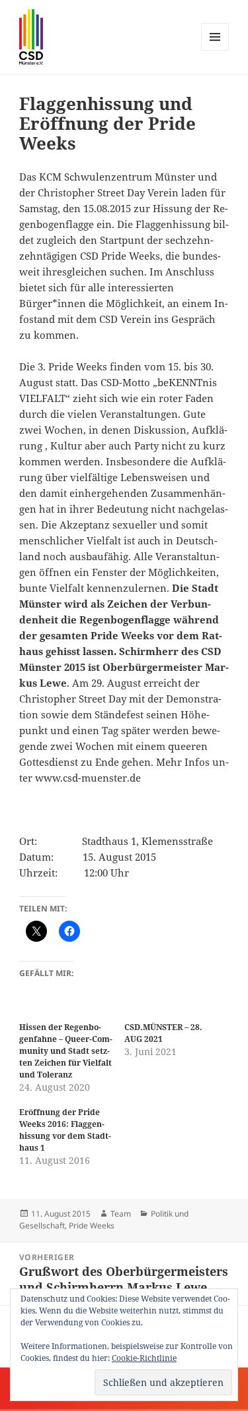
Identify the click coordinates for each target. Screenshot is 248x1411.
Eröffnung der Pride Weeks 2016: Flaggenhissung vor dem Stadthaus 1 (65, 1130)
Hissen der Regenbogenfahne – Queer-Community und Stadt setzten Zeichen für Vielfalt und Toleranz (65, 1051)
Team (120, 1213)
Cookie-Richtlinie (144, 1358)
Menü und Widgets (215, 50)
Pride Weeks (91, 1225)
